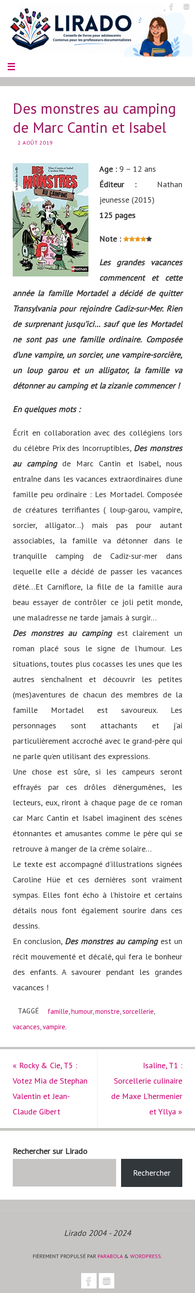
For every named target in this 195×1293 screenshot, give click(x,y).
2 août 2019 (35, 142)
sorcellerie (138, 1011)
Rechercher (152, 1172)
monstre (107, 1011)
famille (58, 1011)
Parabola (110, 1256)
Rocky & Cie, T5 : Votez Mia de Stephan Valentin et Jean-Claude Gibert (50, 1088)
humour (82, 1011)
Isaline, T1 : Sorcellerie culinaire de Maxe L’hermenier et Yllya (146, 1088)
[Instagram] (186, 6)
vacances (26, 1026)
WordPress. (146, 1256)
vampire (54, 1026)
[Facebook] (171, 6)
